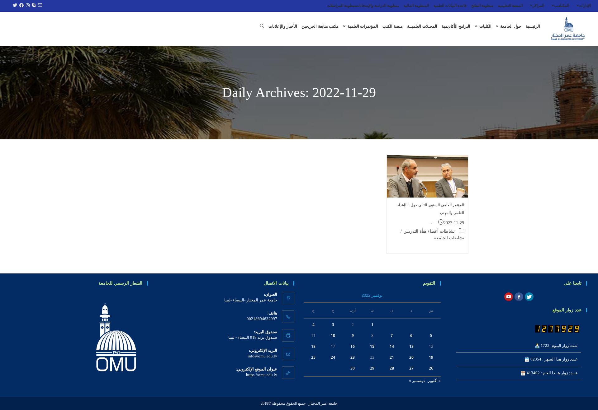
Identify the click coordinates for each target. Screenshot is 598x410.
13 (411, 346)
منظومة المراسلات (341, 5)
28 (392, 368)
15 (372, 346)
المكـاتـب (561, 5)
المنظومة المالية (416, 5)
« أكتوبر (434, 380)
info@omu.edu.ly (262, 356)
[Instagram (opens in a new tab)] (27, 5)
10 (333, 335)
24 (333, 357)
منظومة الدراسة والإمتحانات (377, 5)
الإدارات (585, 5)
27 (411, 368)
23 (352, 357)
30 (352, 368)
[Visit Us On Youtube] (508, 296)
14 (392, 346)
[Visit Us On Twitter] (529, 296)
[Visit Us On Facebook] (519, 296)
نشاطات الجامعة (449, 237)
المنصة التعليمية (510, 5)
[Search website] (262, 26)
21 (392, 357)
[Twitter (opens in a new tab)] (14, 5)
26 (431, 368)
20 (411, 357)
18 (313, 346)
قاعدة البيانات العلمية (450, 5)
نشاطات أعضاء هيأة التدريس (429, 231)
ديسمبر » (417, 380)
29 (372, 368)
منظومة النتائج (482, 5)
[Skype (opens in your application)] (33, 5)
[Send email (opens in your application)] (39, 5)
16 (352, 346)
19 (431, 357)
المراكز (538, 5)
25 (313, 357)
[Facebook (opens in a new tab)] (20, 5)
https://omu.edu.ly (261, 374)
